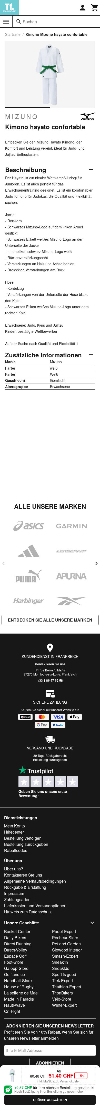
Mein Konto (14, 826)
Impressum (14, 893)
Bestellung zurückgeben (50, 759)
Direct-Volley (15, 950)
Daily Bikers (15, 937)
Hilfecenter (14, 832)
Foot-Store (13, 962)
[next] (96, 563)
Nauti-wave (14, 1005)
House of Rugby (19, 987)
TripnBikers (62, 993)
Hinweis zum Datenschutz (28, 912)
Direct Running (18, 944)
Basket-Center (17, 931)
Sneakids (60, 968)
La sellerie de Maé (21, 993)
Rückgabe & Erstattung (25, 887)
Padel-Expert (64, 931)
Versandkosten (70, 1081)
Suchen (30, 22)
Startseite (13, 34)
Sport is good (64, 974)
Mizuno (22, 116)
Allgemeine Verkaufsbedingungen (35, 881)
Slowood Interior (67, 950)
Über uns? (13, 869)
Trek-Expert (62, 980)
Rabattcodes (15, 850)
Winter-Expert (64, 1005)
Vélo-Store (61, 999)
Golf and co (14, 974)
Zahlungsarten (17, 899)
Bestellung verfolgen (23, 838)
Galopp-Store (16, 968)
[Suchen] (19, 21)
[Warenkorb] (95, 8)
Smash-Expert (65, 956)
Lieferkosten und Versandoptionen (35, 906)
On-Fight (12, 1011)
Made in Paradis (19, 999)
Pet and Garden (66, 944)
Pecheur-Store (65, 937)
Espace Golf (15, 956)
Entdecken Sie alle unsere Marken (50, 620)
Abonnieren (50, 1063)
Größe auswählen (50, 1100)
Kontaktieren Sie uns (50, 664)
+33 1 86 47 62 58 (50, 680)
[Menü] (6, 22)
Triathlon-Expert (66, 987)
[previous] (3, 563)
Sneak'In (60, 962)
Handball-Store (18, 980)
